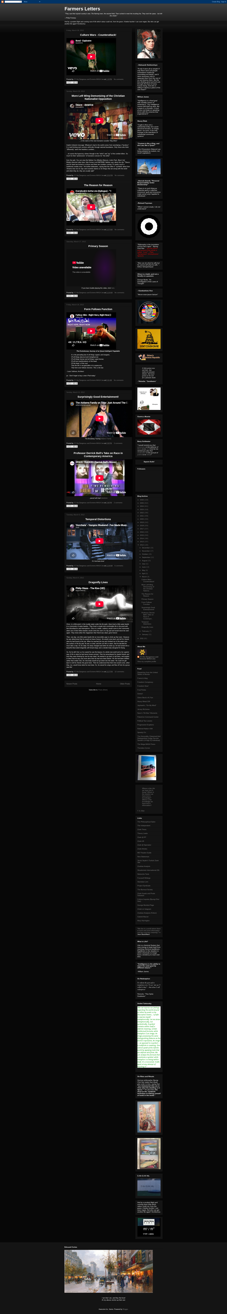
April (144, 573)
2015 (142, 535)
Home (98, 684)
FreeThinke (141, 690)
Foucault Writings (143, 878)
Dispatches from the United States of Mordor (147, 673)
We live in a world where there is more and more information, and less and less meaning (149, 930)
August (145, 561)
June (144, 567)
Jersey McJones (143, 709)
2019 (142, 522)
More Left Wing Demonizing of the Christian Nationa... (148, 588)
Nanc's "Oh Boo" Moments (147, 713)
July (143, 564)
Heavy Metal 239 (143, 701)
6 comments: (119, 566)
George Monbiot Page (145, 905)
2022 (142, 513)
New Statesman (143, 857)
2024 (142, 506)
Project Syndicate (143, 886)
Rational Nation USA (145, 729)
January (145, 634)
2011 (142, 638)
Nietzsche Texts (143, 874)
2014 (142, 538)
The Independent (143, 825)
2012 (142, 545)
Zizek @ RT (141, 837)
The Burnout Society (145, 889)
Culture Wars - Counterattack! (148, 580)
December (146, 548)
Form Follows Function (147, 603)
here (112, 288)
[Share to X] (72, 82)
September (146, 557)
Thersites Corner (143, 748)
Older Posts (125, 684)
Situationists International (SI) (148, 870)
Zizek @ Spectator (144, 845)
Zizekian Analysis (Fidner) (147, 913)
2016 (142, 532)
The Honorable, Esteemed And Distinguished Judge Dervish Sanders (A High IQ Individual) (148, 738)
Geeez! (140, 694)
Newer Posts (71, 684)
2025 (142, 503)
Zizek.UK (140, 841)
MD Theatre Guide (144, 853)
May (144, 570)
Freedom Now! (142, 686)
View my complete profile (146, 661)
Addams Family (106, 439)
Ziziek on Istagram (144, 909)
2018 (142, 525)
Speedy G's (141, 732)
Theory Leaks (142, 833)
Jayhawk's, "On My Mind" (146, 705)
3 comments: (118, 443)
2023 (142, 509)
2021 (142, 516)
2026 (142, 500)
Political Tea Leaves (144, 721)
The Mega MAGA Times (146, 744)
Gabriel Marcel (142, 917)
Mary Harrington (143, 921)
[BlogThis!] (70, 82)
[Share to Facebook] (74, 82)
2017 (142, 529)
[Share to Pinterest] (76, 82)
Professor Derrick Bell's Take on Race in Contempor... (148, 616)
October (145, 554)
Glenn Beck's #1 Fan (145, 698)
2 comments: (118, 503)
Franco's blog (142, 678)
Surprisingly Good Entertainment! (148, 608)
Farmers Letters (82, 8)
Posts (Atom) (102, 690)
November (146, 551)
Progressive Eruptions (145, 725)
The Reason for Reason (147, 595)
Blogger (125, 1309)
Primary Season (147, 599)
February (145, 631)
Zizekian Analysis (143, 866)
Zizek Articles (142, 849)
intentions (104, 498)
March (144, 577)
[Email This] (67, 82)
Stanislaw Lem (142, 882)
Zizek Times (141, 829)
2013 (142, 542)
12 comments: (119, 672)
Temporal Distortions (146, 623)
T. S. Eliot (140, 811)
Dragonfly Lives (147, 627)
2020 (142, 519)
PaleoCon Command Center (148, 717)
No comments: (119, 79)
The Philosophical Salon (146, 822)
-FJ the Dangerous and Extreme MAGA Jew (149, 658)
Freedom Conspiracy (145, 682)
